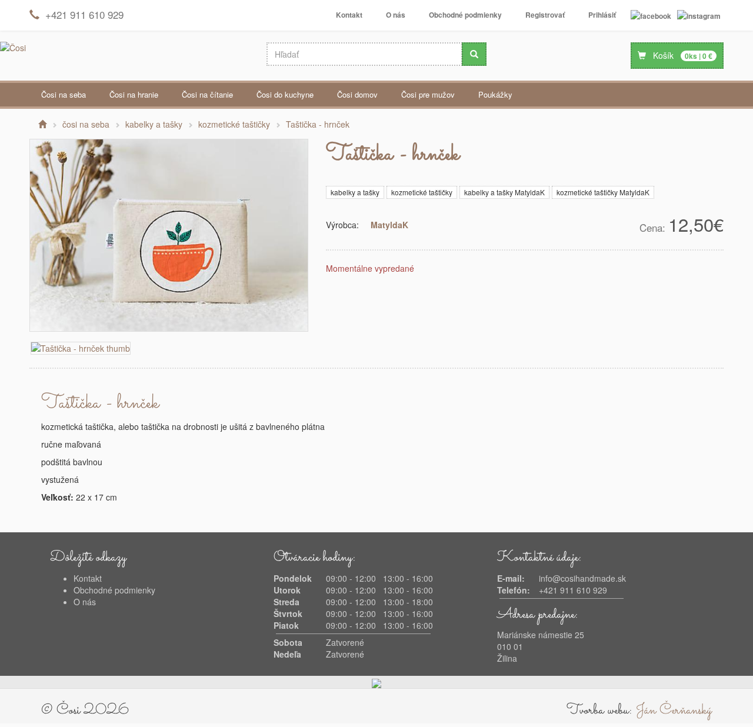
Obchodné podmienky (465, 14)
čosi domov (357, 94)
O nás (395, 14)
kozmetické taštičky (421, 192)
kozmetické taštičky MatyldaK (603, 192)
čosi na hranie (133, 94)
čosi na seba (63, 94)
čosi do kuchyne (285, 94)
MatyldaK (389, 225)
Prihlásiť (602, 14)
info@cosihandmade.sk (582, 578)
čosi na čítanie (207, 94)
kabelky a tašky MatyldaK (504, 192)
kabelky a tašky (355, 192)
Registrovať (545, 14)
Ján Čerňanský (674, 710)
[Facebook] (651, 15)
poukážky (495, 94)
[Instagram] (699, 15)
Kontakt (349, 14)
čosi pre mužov (428, 94)
